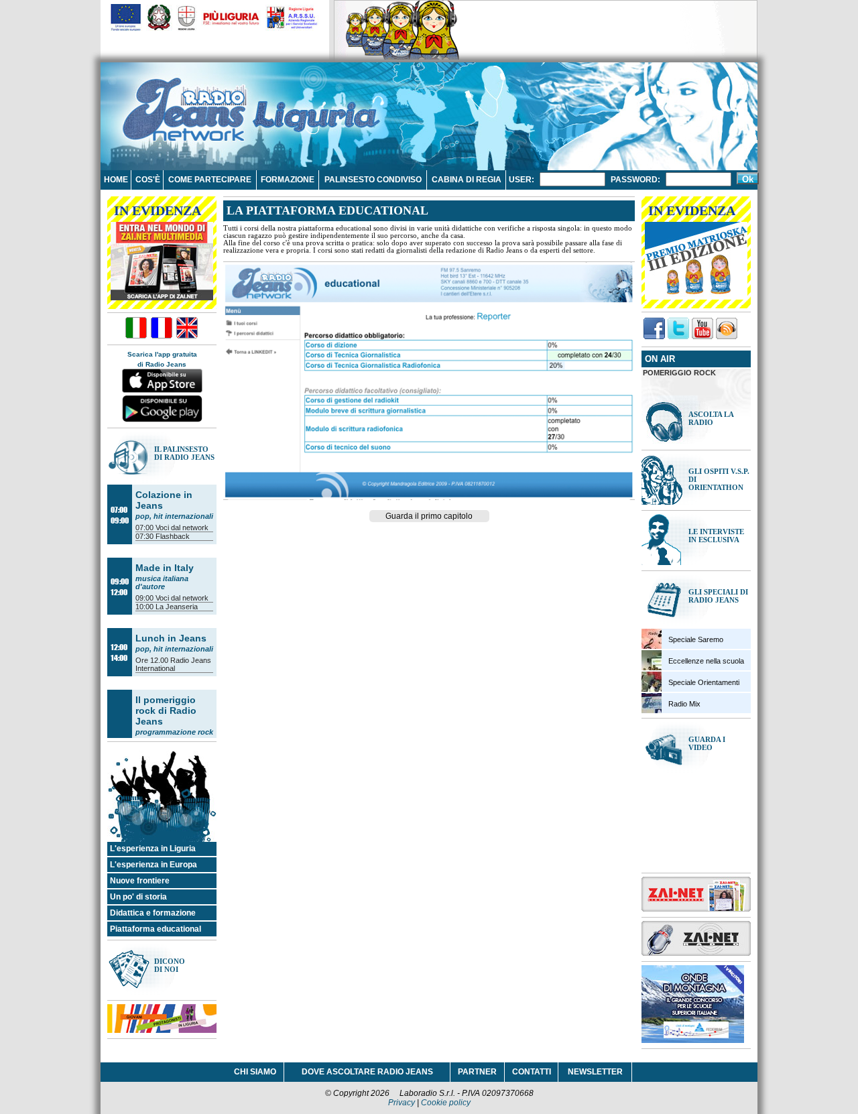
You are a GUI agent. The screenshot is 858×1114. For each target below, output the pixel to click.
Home (116, 179)
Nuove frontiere (140, 880)
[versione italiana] (136, 328)
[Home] (184, 103)
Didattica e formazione (153, 913)
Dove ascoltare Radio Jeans (367, 1071)
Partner (477, 1071)
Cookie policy (446, 1102)
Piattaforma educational (155, 929)
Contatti (531, 1071)
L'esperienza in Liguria (153, 848)
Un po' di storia (138, 897)
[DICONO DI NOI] (162, 992)
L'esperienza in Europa (153, 864)
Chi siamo (255, 1071)
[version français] (161, 328)
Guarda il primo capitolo (429, 516)
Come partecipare (209, 179)
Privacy (401, 1102)
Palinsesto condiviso (373, 179)
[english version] (187, 328)
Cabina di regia (466, 179)
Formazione (287, 179)
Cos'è (147, 179)
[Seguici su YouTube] (702, 329)
